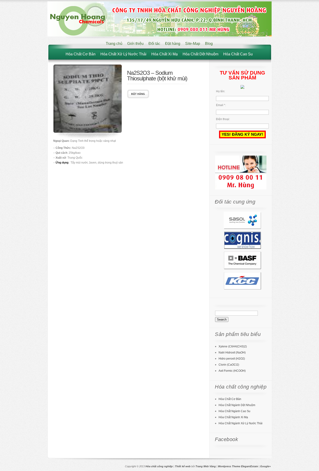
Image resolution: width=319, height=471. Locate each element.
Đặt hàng (172, 44)
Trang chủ (114, 44)
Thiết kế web (183, 466)
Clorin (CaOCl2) (229, 364)
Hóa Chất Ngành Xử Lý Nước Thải (240, 423)
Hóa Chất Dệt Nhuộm (200, 54)
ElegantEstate (249, 466)
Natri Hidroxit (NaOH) (232, 352)
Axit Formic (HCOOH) (232, 370)
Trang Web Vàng (205, 466)
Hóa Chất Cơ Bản (81, 54)
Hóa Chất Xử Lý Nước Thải (123, 54)
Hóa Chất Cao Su (238, 54)
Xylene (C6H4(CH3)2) (233, 346)
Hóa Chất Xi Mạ (164, 54)
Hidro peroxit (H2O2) (232, 358)
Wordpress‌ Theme (229, 466)
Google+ (265, 466)
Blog (209, 44)
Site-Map (192, 44)
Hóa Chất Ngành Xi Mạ (233, 417)
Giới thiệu (135, 44)
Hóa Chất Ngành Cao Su (234, 411)
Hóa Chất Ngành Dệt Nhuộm (237, 405)
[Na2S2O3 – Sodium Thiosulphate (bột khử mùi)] (87, 131)
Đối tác (154, 44)
